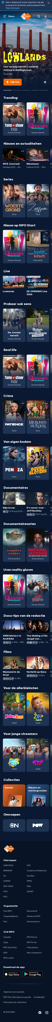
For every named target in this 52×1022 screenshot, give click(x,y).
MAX (5, 892)
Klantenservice (33, 922)
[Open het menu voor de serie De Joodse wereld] (22, 311)
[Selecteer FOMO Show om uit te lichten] (17, 89)
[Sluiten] (48, 3)
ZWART (30, 892)
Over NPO (7, 911)
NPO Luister (8, 958)
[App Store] (12, 974)
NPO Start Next (10, 948)
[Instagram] (47, 1013)
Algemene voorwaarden (13, 992)
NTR (28, 866)
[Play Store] (32, 974)
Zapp (5, 942)
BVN (5, 953)
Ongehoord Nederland (37, 871)
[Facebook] (40, 1013)
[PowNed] (38, 825)
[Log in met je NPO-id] (45, 16)
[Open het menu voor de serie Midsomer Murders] (46, 403)
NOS (5, 897)
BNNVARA (7, 871)
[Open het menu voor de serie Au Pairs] (46, 577)
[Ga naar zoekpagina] (38, 16)
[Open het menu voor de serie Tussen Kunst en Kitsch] (46, 232)
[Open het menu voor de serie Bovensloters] (46, 449)
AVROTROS (8, 866)
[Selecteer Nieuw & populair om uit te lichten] (44, 89)
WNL (29, 886)
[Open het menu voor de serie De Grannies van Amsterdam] (46, 105)
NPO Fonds (31, 942)
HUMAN (6, 881)
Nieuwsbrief (32, 911)
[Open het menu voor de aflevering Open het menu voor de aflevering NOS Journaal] (22, 151)
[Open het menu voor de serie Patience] (22, 403)
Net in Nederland (34, 953)
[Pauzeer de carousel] (45, 82)
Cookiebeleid (39, 997)
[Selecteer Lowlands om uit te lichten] (7, 89)
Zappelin (7, 937)
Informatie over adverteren (15, 1002)
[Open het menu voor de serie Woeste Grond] (22, 187)
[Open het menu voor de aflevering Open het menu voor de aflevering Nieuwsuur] (46, 151)
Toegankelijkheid (10, 916)
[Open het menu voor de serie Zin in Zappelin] (46, 695)
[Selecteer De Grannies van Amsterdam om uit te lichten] (26, 89)
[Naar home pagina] (26, 16)
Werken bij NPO (33, 916)
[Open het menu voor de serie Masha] (22, 695)
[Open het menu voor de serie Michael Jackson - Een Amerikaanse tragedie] (46, 531)
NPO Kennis (32, 937)
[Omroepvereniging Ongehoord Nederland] (14, 825)
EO (4, 876)
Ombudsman (32, 948)
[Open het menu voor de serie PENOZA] (22, 449)
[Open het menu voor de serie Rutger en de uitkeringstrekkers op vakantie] (46, 311)
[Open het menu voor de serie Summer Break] (22, 741)
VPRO (29, 881)
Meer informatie (12, 8)
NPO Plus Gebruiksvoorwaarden (17, 997)
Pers (5, 922)
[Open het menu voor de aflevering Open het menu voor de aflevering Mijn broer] (22, 495)
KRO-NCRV (8, 886)
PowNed (30, 876)
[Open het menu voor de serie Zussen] (46, 187)
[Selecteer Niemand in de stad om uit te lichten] (35, 89)
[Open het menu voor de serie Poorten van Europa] (22, 531)
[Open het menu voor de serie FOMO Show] (22, 105)
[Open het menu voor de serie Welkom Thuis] (46, 741)
